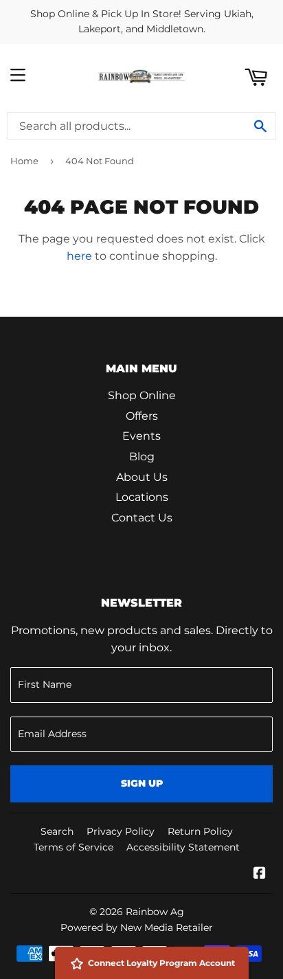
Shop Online (142, 395)
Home (24, 160)
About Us (142, 477)
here (79, 255)
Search (57, 831)
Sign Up (142, 783)
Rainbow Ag (155, 911)
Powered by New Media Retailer (136, 927)
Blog (142, 456)
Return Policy (200, 831)
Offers (142, 416)
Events (141, 435)
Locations (141, 497)
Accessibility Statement (183, 847)
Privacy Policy (121, 831)
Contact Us (141, 517)
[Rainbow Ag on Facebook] (259, 874)
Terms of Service (73, 847)
